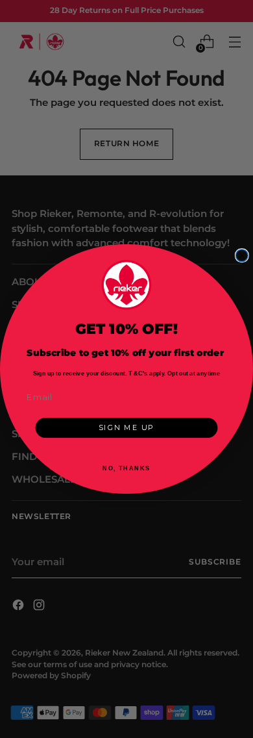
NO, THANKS (126, 468)
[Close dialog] (241, 255)
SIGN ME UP (127, 427)
